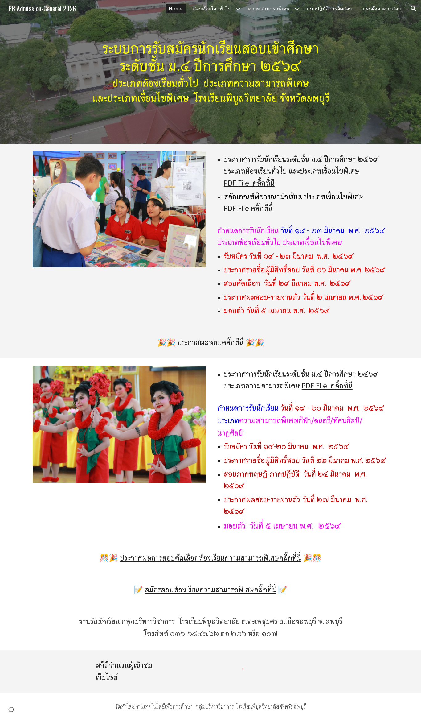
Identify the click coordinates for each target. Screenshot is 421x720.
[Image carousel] (119, 209)
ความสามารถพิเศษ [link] (269, 8)
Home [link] (175, 8)
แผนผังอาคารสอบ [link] (382, 8)
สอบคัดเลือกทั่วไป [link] (212, 8)
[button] (413, 8)
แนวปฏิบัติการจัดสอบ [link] (329, 8)
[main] (210, 72)
